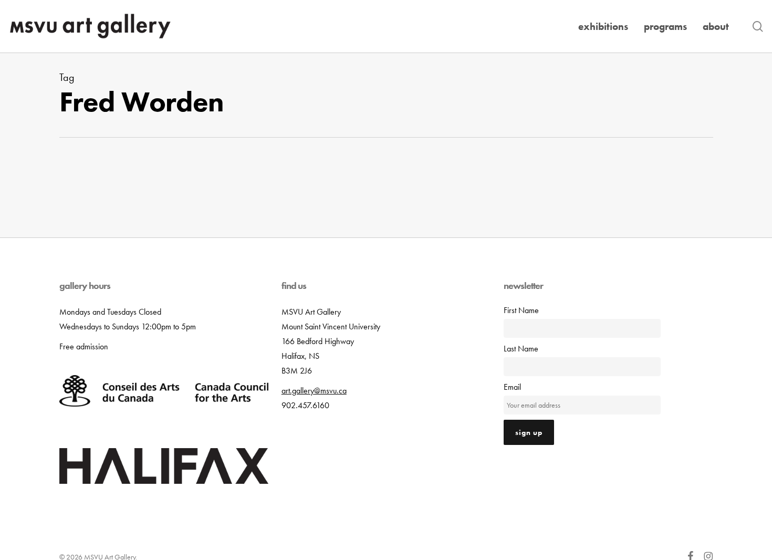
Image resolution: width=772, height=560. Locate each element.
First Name (521, 310)
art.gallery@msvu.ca (314, 390)
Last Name (521, 348)
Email (512, 386)
